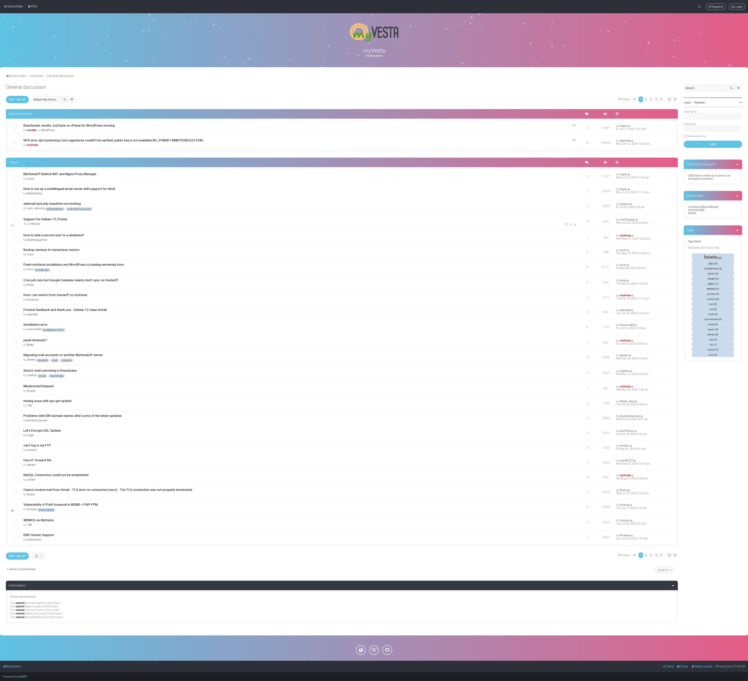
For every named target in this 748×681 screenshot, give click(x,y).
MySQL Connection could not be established (55, 475)
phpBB (22, 676)
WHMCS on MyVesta (38, 520)
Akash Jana (627, 401)
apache (711, 329)
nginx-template (711, 319)
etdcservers (34, 539)
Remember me (696, 136)
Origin (30, 435)
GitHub (692, 213)
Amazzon (33, 299)
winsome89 (34, 329)
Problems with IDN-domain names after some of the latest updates (72, 416)
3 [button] (651, 99)
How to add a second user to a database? (53, 235)
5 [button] (661, 99)
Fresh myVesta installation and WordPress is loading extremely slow (73, 264)
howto (710, 257)
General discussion (26, 87)
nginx (711, 283)
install (711, 314)
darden (31, 359)
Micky (30, 344)
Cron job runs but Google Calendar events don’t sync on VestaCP (70, 280)
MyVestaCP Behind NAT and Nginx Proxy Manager (59, 174)
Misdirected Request (38, 386)
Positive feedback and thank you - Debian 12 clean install (65, 310)
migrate (66, 360)
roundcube (56, 376)
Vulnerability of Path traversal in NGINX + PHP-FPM (60, 504)
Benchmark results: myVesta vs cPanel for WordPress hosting (69, 125)
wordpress (42, 270)
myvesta (711, 299)
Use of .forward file (37, 460)
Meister (35, 223)
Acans (31, 494)
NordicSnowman (37, 420)
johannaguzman (37, 239)
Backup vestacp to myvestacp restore (51, 250)
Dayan (623, 125)
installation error (35, 324)
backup (711, 324)
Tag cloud (694, 241)
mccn (30, 254)
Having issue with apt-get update (47, 401)
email (42, 376)
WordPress (48, 130)
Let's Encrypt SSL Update (42, 430)
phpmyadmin (55, 209)
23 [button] (669, 99)
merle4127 (626, 460)
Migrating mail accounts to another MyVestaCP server (63, 355)
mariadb (710, 294)
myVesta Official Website (703, 206)
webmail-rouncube (79, 209)
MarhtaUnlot (34, 193)
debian (711, 288)
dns (711, 345)
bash (711, 304)
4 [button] (656, 99)
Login (687, 102)
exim (711, 340)
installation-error (53, 330)
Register (699, 102)
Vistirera (625, 520)
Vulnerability (46, 510)
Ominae (32, 509)
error (711, 273)
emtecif (32, 450)
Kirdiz (30, 284)
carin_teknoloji (36, 208)
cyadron (625, 204)
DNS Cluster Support (38, 535)
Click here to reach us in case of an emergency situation (709, 177)
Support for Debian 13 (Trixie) (45, 219)
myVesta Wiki (696, 210)
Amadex (625, 535)
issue (711, 355)
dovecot (43, 360)
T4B (29, 405)
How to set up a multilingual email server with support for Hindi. (69, 189)
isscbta (31, 130)
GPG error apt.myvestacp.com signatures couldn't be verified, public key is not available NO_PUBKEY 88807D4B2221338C (113, 140)
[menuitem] (32, 6)
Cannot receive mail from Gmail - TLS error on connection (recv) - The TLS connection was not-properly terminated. (108, 490)
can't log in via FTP (37, 445)
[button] (634, 99)
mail (54, 360)
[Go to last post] (629, 125)
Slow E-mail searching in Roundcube (50, 370)
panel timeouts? (35, 340)
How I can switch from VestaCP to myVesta (55, 295)
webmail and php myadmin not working (52, 204)
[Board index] (374, 32)
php (710, 263)
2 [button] (646, 99)
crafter (31, 479)
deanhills (625, 140)
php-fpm (711, 334)
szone (30, 178)
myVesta (32, 144)
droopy (31, 390)
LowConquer (627, 219)
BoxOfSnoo (627, 430)
